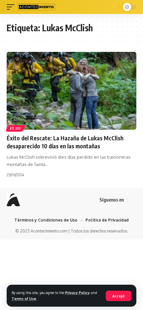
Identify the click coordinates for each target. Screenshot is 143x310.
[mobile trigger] (12, 7)
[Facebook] (132, 200)
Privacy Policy (77, 292)
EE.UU (15, 128)
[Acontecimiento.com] (36, 7)
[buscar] (113, 7)
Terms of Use (24, 298)
